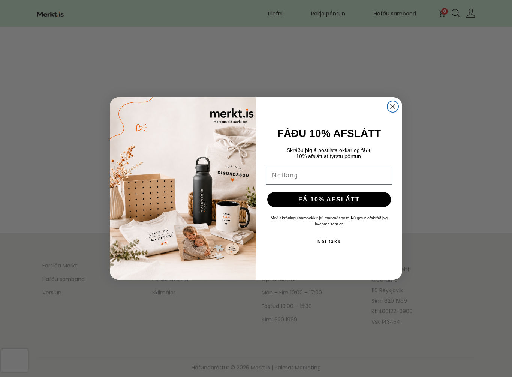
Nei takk (329, 241)
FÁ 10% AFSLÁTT (329, 199)
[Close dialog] (392, 106)
